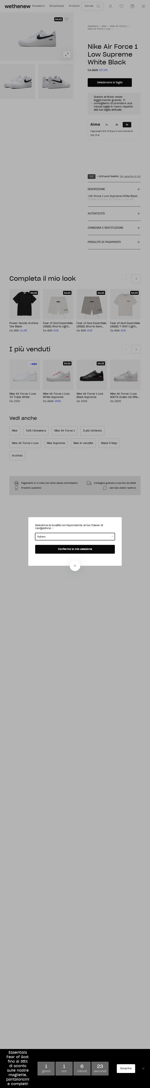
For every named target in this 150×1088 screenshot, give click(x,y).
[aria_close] (75, 565)
